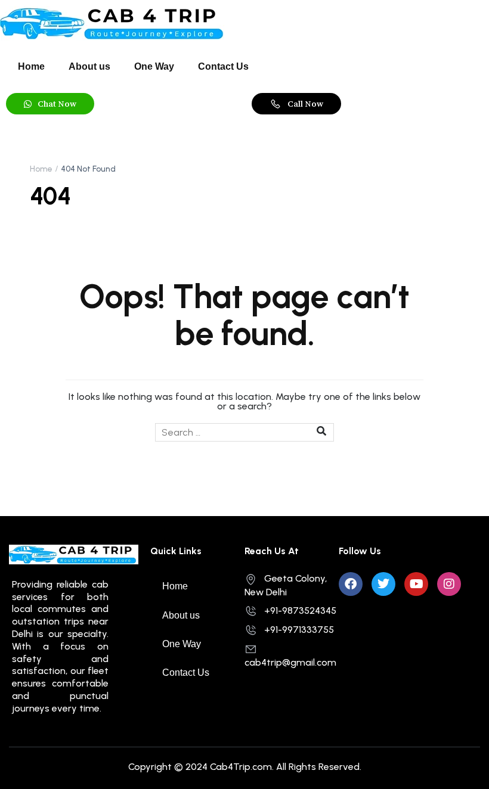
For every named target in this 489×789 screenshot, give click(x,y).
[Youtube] (416, 584)
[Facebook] (351, 584)
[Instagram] (449, 584)
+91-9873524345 (300, 610)
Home (31, 66)
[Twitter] (383, 584)
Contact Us (223, 66)
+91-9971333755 (299, 629)
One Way (154, 66)
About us (89, 66)
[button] (50, 103)
